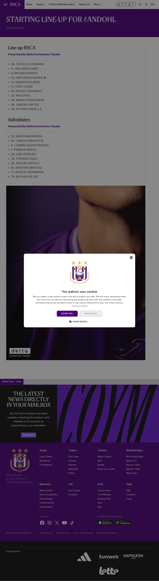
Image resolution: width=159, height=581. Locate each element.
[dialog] (79, 290)
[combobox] (131, 257)
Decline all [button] (91, 313)
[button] (79, 322)
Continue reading (79, 306)
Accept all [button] (67, 313)
